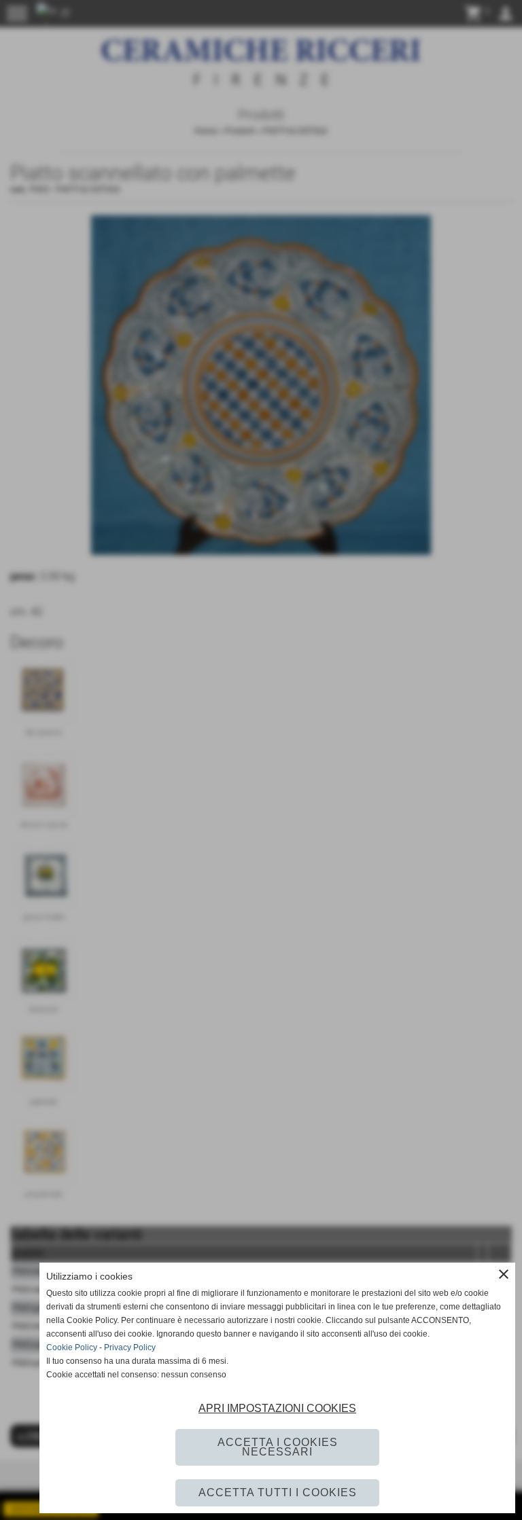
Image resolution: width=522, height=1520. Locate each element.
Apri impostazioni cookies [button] (277, 1408)
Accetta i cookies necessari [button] (278, 1447)
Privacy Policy (130, 1347)
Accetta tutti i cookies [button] (277, 1492)
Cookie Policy (71, 1347)
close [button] (503, 1274)
